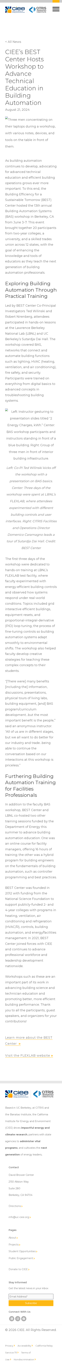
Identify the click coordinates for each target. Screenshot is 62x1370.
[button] (56, 9)
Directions (15, 1206)
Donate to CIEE (18, 1269)
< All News (13, 42)
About (12, 1237)
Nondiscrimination (24, 1359)
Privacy (9, 1345)
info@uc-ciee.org (19, 1217)
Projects (14, 1244)
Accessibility (24, 1345)
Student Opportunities (22, 1251)
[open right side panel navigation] (57, 8)
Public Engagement (21, 1258)
